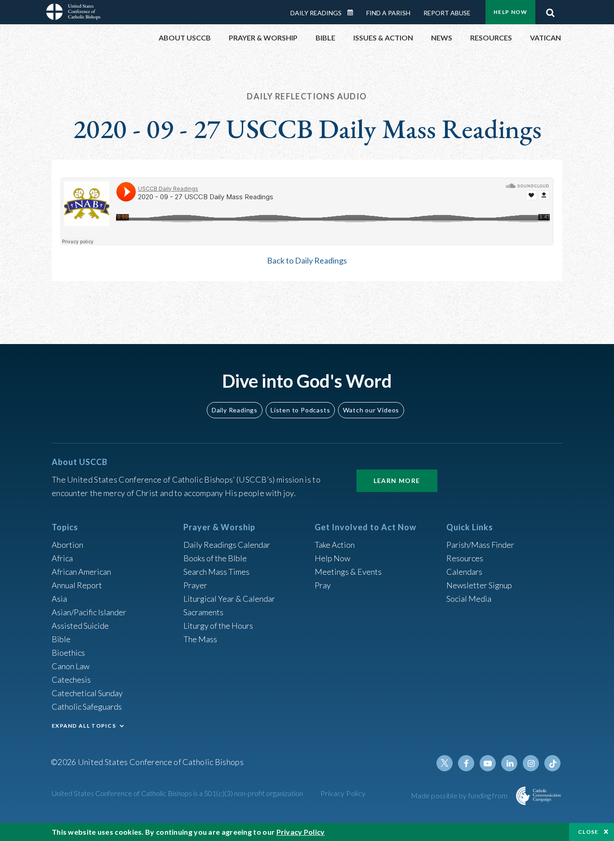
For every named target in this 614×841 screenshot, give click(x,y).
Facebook (466, 763)
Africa (62, 558)
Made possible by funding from (460, 795)
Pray (323, 585)
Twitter (444, 763)
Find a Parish (388, 13)
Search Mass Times (216, 572)
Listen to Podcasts (300, 410)
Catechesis (71, 679)
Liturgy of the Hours (218, 626)
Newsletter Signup (479, 585)
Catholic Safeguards (87, 706)
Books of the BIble (215, 558)
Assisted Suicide (80, 626)
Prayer (195, 585)
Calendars (464, 572)
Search (550, 10)
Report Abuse (447, 13)
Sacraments (203, 612)
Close (588, 831)
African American (81, 572)
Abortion (67, 545)
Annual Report (77, 585)
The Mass (200, 639)
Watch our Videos (371, 410)
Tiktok (552, 763)
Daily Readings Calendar (353, 12)
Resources (464, 558)
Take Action (335, 545)
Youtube (488, 763)
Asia (59, 599)
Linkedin (509, 763)
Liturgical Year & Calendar (229, 599)
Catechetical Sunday (87, 693)
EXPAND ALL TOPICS (84, 725)
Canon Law (70, 666)
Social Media (468, 599)
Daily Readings (316, 13)
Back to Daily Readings (307, 260)
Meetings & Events (348, 572)
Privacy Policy (343, 793)
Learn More (397, 480)
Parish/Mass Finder (480, 545)
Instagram (531, 763)
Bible (61, 639)
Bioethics (68, 653)
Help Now (510, 12)
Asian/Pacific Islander (89, 612)
